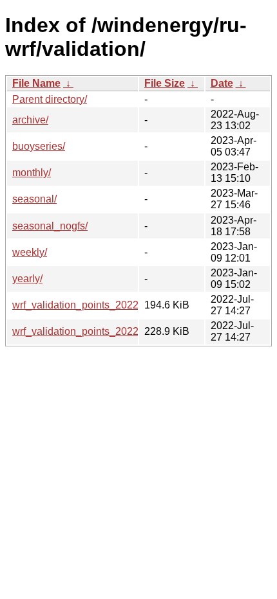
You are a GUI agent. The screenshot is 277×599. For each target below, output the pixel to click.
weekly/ (29, 252)
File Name (36, 83)
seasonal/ (34, 198)
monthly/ (31, 172)
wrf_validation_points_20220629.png (97, 305)
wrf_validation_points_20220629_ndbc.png (111, 331)
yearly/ (27, 278)
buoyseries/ (38, 146)
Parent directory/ (49, 99)
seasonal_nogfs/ (50, 225)
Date (222, 83)
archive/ (30, 119)
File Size (164, 83)
